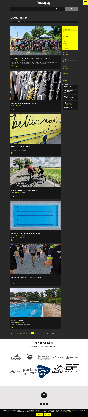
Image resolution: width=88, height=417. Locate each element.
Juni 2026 (65, 59)
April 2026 (65, 63)
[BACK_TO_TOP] (44, 395)
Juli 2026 (64, 56)
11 (23, 333)
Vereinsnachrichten (18, 60)
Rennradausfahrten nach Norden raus (24, 190)
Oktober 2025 (65, 78)
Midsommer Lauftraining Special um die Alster (26, 277)
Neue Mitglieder (66, 34)
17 (41, 333)
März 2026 (65, 66)
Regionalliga (65, 41)
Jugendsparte (65, 48)
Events (51, 8)
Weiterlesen (15, 66)
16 (38, 333)
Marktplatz (26, 8)
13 (29, 333)
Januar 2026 (65, 71)
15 (35, 333)
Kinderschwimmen (66, 45)
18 (44, 333)
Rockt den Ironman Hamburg (20, 147)
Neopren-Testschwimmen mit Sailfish (23, 103)
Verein (46, 8)
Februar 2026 (65, 68)
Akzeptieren (47, 414)
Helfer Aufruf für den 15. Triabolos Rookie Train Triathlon (31, 59)
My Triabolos (74, 8)
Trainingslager (65, 38)
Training (37, 8)
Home (12, 8)
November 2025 (66, 75)
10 (20, 333)
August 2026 (65, 54)
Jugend (41, 8)
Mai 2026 (65, 61)
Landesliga (65, 43)
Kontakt (67, 8)
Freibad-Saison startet (19, 321)
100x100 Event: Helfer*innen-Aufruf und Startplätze (29, 234)
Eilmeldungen (65, 31)
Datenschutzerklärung (66, 411)
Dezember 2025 (66, 73)
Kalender (20, 8)
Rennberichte (65, 36)
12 (26, 333)
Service (32, 8)
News (16, 8)
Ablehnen (39, 414)
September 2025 (66, 80)
